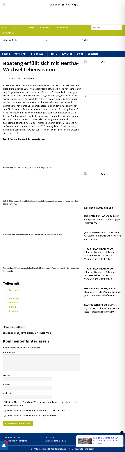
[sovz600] (103, 167)
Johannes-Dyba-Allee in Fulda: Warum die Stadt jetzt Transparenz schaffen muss (102, 292)
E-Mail (6, 384)
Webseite (7, 393)
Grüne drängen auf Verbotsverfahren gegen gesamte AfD (102, 219)
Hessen (53, 54)
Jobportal (16, 27)
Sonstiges (93, 54)
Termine (31, 27)
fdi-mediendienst (62, 449)
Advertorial (8, 33)
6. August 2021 (13, 78)
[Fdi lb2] (84, 46)
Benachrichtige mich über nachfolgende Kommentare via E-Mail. (38, 410)
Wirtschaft (20, 54)
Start (4, 27)
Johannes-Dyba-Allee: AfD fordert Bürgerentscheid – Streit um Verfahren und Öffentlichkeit (100, 255)
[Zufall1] (103, 89)
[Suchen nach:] (106, 27)
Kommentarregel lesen (14, 327)
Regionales (37, 54)
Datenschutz (77, 449)
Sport (80, 54)
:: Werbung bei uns (11, 437)
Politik (6, 54)
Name (6, 375)
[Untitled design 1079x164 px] (62, 19)
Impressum (90, 449)
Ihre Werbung (62, 27)
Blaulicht (67, 54)
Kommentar (9, 352)
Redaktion (29, 78)
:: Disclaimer (49, 437)
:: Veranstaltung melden (55, 440)
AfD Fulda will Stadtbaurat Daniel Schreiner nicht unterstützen (102, 236)
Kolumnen (44, 27)
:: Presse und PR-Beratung (15, 440)
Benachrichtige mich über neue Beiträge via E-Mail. (32, 415)
